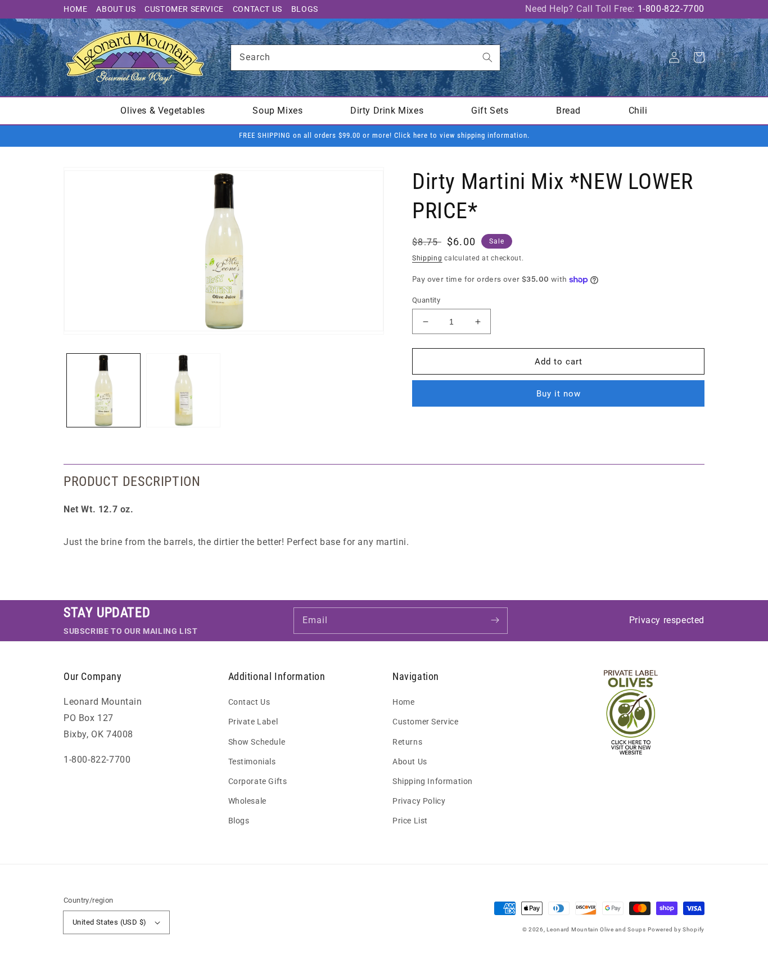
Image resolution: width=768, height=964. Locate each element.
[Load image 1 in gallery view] (103, 390)
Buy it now (558, 394)
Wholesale (247, 800)
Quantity (426, 300)
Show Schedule (257, 741)
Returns (407, 741)
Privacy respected (666, 620)
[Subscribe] (494, 620)
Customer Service (184, 8)
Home (75, 8)
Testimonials (252, 761)
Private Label (253, 721)
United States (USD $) (109, 922)
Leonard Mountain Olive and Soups (595, 929)
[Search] (487, 57)
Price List (410, 820)
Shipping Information (432, 781)
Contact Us (257, 8)
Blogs (304, 8)
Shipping (427, 258)
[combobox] (365, 57)
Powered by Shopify (676, 929)
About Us (115, 8)
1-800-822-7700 (671, 8)
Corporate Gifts (257, 781)
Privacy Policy (418, 800)
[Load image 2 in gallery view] (183, 390)
